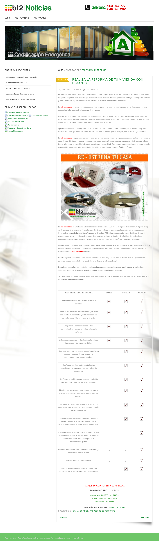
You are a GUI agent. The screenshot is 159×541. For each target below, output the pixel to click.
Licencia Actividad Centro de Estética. (20, 94)
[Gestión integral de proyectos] (38, 116)
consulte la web (117, 507)
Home (60, 70)
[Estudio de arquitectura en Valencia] (16, 119)
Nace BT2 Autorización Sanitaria (18, 88)
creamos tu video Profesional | (48, 538)
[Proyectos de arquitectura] (16, 116)
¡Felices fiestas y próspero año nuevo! (20, 99)
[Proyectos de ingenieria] (18, 128)
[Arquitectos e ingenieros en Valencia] (12, 125)
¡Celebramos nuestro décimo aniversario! (21, 77)
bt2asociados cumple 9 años (16, 83)
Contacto (40, 18)
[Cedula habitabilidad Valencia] (17, 112)
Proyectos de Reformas (102, 511)
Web (7, 18)
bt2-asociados (80, 511)
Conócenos (22, 18)
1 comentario (94, 90)
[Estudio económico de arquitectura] (14, 122)
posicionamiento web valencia (71, 538)
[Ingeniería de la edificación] (14, 131)
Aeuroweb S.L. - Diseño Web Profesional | (20, 538)
